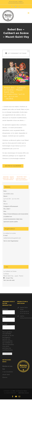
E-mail (5, 324)
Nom (4, 317)
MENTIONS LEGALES (23, 392)
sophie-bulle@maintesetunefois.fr (25, 317)
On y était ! (7, 208)
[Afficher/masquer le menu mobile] (29, 13)
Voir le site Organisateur (11, 241)
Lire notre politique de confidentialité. (7, 348)
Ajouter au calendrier (13, 166)
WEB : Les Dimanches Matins (20, 390)
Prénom (5, 309)
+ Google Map (9, 278)
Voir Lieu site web (9, 280)
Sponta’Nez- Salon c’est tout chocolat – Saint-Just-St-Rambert (21, 178)
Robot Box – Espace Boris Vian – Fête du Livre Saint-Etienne (8, 178)
